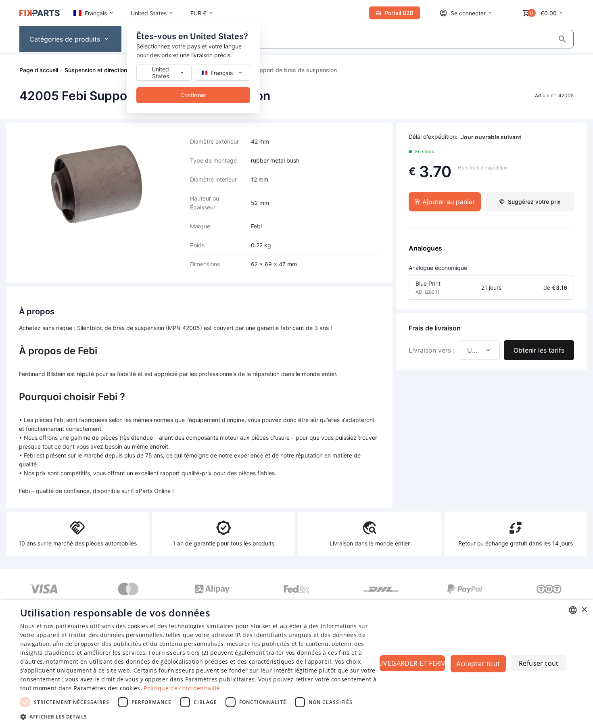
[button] (198, 716)
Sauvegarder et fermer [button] (412, 663)
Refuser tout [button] (539, 663)
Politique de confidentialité (182, 688)
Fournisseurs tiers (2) (179, 652)
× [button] (584, 610)
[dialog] (296, 663)
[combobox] (573, 610)
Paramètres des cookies (107, 688)
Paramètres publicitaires (220, 679)
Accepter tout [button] (478, 663)
